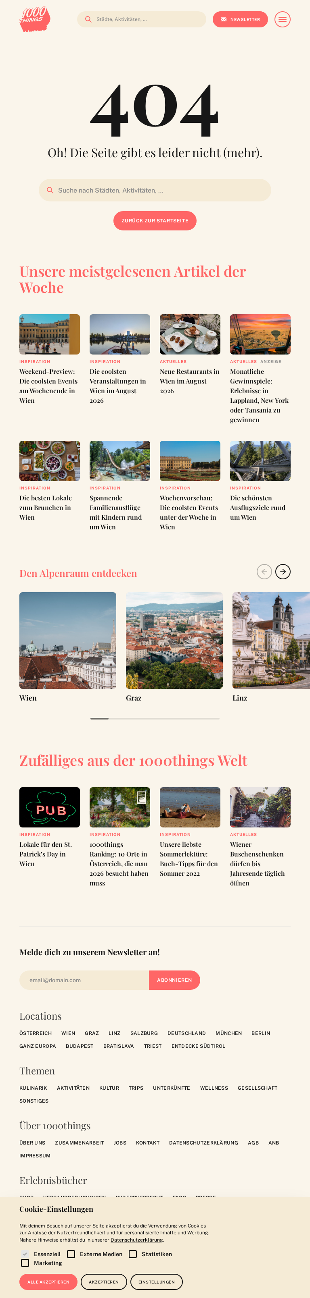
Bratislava (118, 1046)
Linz (114, 1033)
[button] (283, 571)
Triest (153, 1046)
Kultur (109, 1088)
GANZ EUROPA (37, 1046)
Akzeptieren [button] (104, 1281)
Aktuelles (173, 361)
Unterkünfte (171, 1088)
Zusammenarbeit (79, 1143)
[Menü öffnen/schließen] (282, 19)
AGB (253, 1143)
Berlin (260, 1033)
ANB (273, 1143)
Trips (136, 1088)
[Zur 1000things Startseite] (34, 19)
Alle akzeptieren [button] (48, 1281)
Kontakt (147, 1143)
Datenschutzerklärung (203, 1143)
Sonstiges (34, 1101)
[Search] (86, 19)
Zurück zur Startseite (155, 221)
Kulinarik (33, 1088)
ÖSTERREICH (35, 1033)
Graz (92, 1033)
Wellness (214, 1088)
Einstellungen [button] (156, 1281)
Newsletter (245, 19)
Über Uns (32, 1143)
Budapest (79, 1046)
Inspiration (34, 361)
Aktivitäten (73, 1088)
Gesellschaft (258, 1088)
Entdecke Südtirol (199, 1046)
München (229, 1033)
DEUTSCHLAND (187, 1033)
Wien (68, 1033)
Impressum (35, 1156)
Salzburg (144, 1033)
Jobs (120, 1143)
